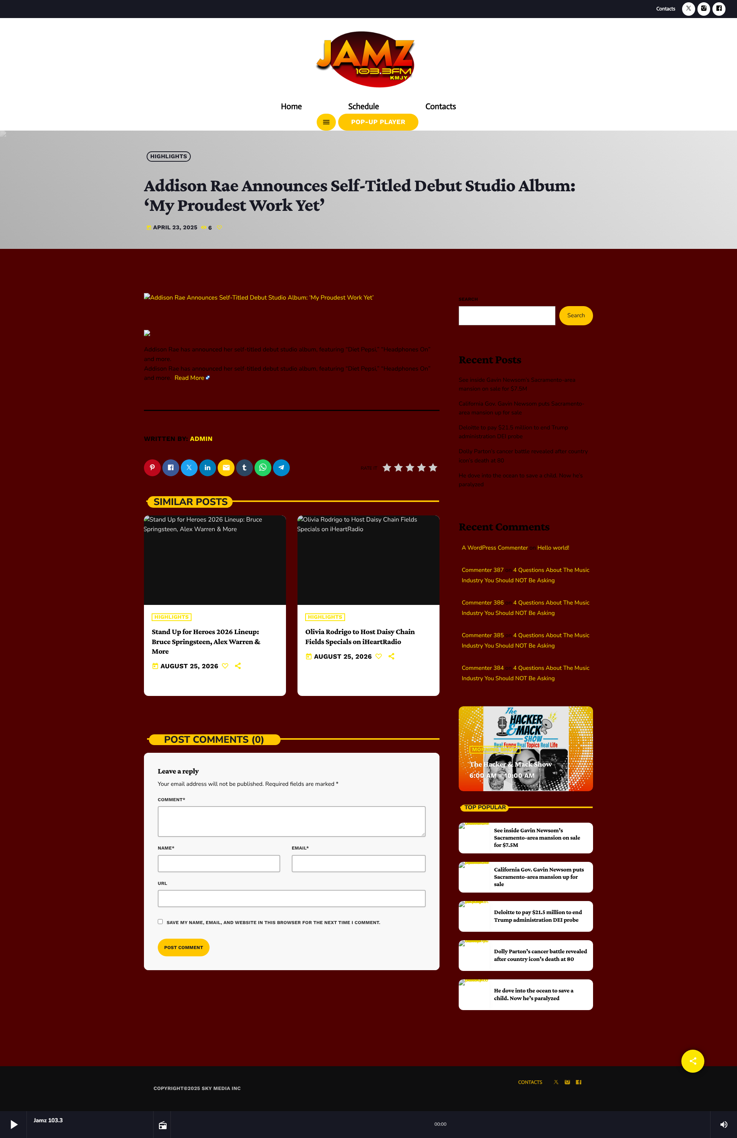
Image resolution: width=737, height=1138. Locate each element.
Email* (300, 848)
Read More (190, 378)
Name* (166, 848)
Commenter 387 (483, 570)
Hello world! (553, 548)
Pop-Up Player (378, 122)
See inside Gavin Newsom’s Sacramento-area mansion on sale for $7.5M (537, 837)
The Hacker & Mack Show (510, 764)
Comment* (171, 799)
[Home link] (368, 56)
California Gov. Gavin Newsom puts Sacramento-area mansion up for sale (539, 877)
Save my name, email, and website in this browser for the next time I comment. (273, 922)
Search (468, 299)
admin (201, 439)
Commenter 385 (483, 635)
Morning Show (495, 750)
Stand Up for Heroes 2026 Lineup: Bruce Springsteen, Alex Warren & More (206, 641)
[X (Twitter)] (688, 9)
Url (162, 883)
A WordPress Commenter (495, 548)
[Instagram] (704, 9)
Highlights (168, 156)
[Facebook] (718, 9)
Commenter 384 (483, 668)
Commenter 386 (483, 603)
